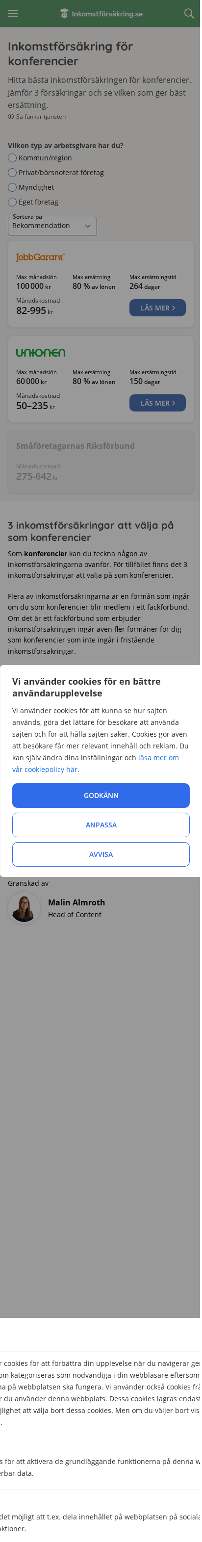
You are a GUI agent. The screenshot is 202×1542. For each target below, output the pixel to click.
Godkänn (101, 795)
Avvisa (101, 854)
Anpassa (101, 824)
